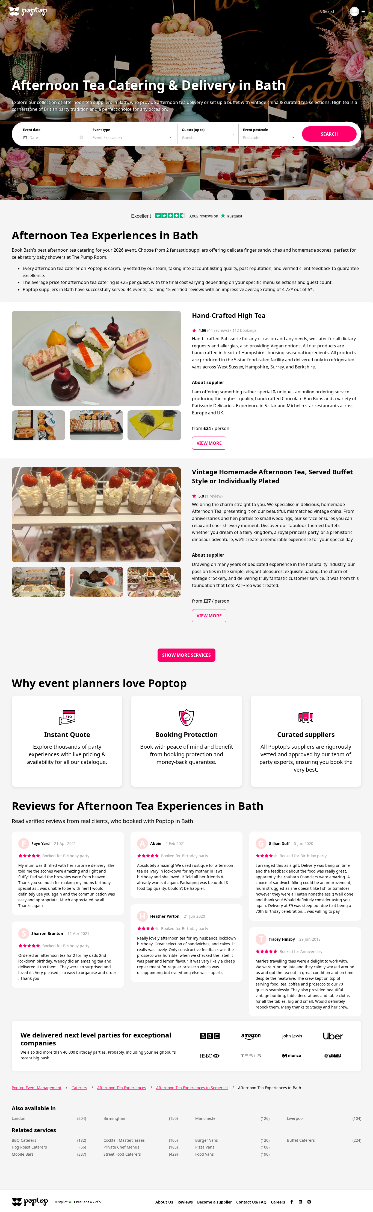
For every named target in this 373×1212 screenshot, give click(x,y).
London (18, 1118)
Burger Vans (206, 1140)
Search (329, 11)
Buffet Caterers (301, 1140)
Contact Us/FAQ (251, 1202)
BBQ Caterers (24, 1140)
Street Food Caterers (122, 1154)
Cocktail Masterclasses (124, 1140)
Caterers (79, 1087)
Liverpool (295, 1118)
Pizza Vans (204, 1147)
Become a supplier (214, 1202)
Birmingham (114, 1118)
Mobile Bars (23, 1154)
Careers (278, 1202)
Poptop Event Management (36, 1087)
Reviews (185, 1202)
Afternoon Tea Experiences (121, 1087)
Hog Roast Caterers (29, 1147)
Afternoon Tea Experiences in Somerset (192, 1087)
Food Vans (204, 1154)
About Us (164, 1202)
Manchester (206, 1118)
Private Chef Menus (121, 1147)
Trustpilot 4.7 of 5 (77, 1201)
